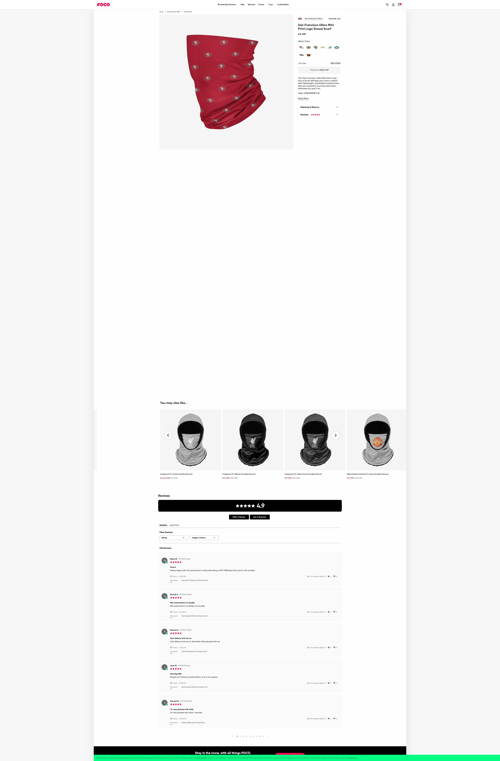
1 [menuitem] (237, 736)
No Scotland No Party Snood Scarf (194, 616)
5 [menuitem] (250, 736)
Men (243, 4)
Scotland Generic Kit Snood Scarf (194, 651)
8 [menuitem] (259, 736)
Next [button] (335, 435)
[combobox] (174, 537)
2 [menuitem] (240, 736)
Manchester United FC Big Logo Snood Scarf (119, 474)
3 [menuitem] (243, 736)
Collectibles (283, 4)
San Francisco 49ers (313, 19)
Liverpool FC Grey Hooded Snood (176, 474)
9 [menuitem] (262, 736)
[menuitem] (227, 4)
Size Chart (335, 63)
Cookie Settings (202, 758)
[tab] (239, 517)
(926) (339, 19)
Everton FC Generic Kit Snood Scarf (195, 580)
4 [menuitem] (246, 736)
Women (251, 4)
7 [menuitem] (256, 736)
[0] (398, 4)
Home (261, 4)
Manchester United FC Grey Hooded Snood (367, 474)
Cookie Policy (352, 758)
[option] (190, 445)
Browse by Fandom (227, 4)
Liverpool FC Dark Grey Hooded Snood (303, 474)
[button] (175, 576)
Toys (270, 4)
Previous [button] (168, 435)
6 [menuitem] (253, 736)
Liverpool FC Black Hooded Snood (238, 474)
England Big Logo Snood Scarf (193, 722)
